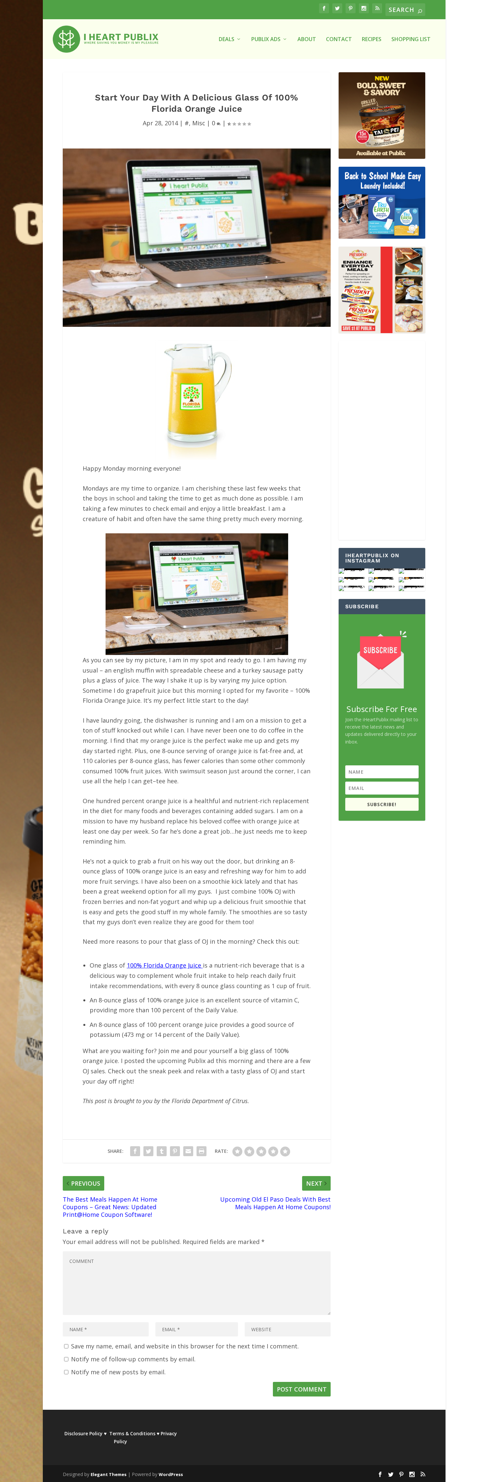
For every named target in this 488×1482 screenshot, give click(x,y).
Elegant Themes (108, 1474)
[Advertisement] (382, 440)
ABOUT (306, 39)
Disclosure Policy (83, 1433)
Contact (339, 39)
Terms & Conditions (132, 1433)
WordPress (171, 1474)
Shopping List (411, 39)
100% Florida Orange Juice (165, 965)
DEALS (226, 39)
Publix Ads (266, 39)
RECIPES (371, 39)
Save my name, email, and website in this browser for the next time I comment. (185, 1346)
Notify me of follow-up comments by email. (133, 1359)
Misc (198, 123)
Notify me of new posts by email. (118, 1372)
